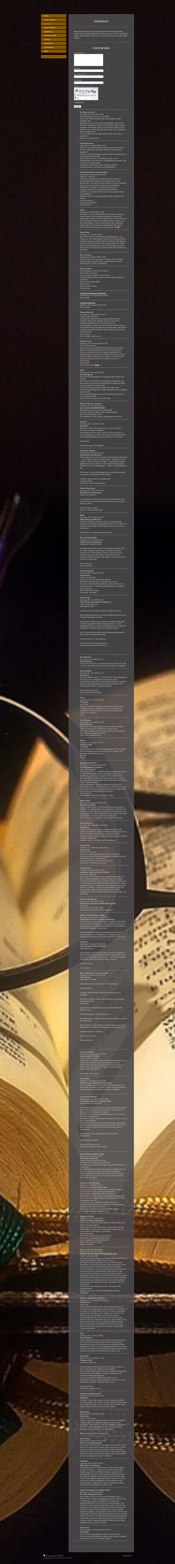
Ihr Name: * (77, 68)
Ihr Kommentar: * (79, 53)
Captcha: (83, 86)
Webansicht (127, 1556)
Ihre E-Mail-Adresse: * (87, 74)
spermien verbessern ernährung (93, 293)
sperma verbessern (88, 303)
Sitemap (60, 1556)
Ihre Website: (78, 80)
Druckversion (51, 1556)
